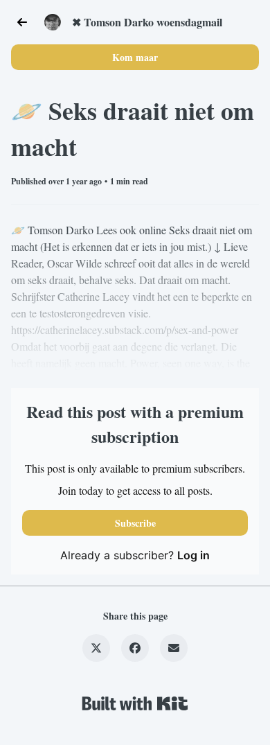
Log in (193, 555)
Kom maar (135, 57)
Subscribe (135, 523)
